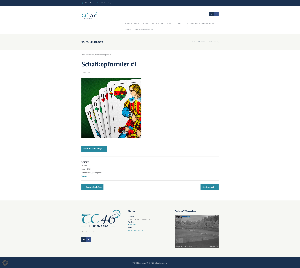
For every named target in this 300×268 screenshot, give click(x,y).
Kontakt (128, 30)
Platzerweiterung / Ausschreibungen (200, 23)
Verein (145, 23)
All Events (201, 42)
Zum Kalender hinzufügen (92, 149)
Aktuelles (179, 23)
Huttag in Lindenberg (94, 187)
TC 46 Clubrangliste (132, 23)
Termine (84, 176)
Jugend (169, 23)
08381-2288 (88, 3)
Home (194, 42)
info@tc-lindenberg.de (106, 3)
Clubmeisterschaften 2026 (144, 30)
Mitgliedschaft (157, 23)
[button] (5, 263)
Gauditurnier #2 (208, 187)
